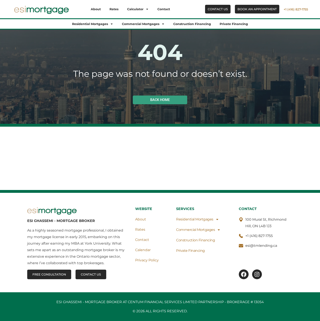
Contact (163, 9)
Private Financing (234, 24)
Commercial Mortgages (140, 24)
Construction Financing (192, 24)
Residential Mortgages (90, 24)
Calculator (135, 9)
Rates (113, 9)
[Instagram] (257, 274)
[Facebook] (244, 274)
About (96, 9)
